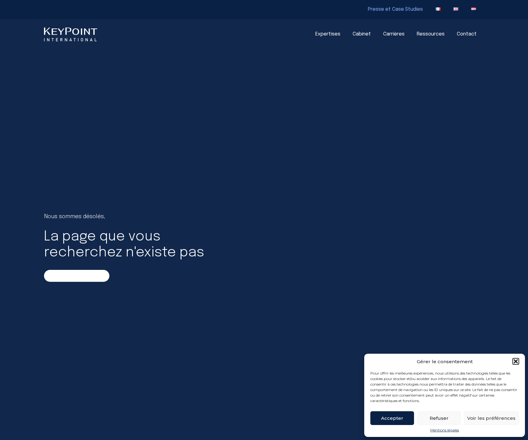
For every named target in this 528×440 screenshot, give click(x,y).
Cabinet (362, 34)
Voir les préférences (491, 418)
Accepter (392, 418)
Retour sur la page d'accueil (76, 275)
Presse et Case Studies (395, 9)
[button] (516, 361)
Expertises (327, 34)
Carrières (394, 34)
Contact (467, 34)
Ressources (431, 34)
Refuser (439, 418)
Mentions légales (444, 430)
